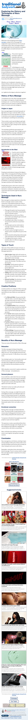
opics (11, 23)
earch (18, 22)
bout (17, 23)
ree (8, 22)
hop (13, 22)
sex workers (20, 116)
